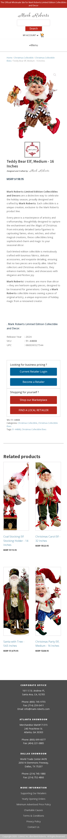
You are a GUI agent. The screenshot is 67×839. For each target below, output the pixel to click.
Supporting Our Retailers (33, 793)
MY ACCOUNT (29, 35)
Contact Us (33, 827)
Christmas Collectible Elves (34, 429)
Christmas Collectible (24, 57)
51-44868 (16, 429)
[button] (55, 75)
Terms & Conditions (33, 815)
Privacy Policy (33, 821)
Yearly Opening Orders (33, 798)
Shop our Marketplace (33, 400)
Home (9, 57)
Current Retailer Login (33, 371)
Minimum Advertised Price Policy (33, 804)
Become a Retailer (34, 382)
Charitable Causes (33, 810)
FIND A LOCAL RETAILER (33, 410)
